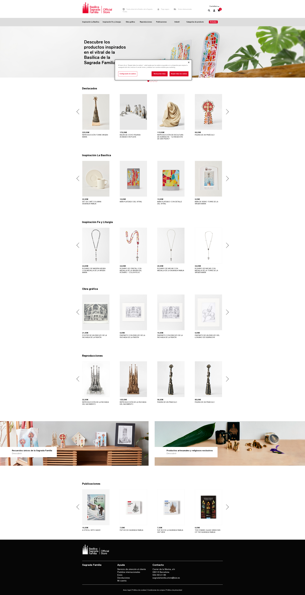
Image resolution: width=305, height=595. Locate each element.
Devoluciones (123, 578)
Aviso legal (127, 590)
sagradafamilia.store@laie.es (166, 578)
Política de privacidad (174, 590)
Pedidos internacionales (128, 572)
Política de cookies (139, 590)
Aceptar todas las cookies (179, 74)
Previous (78, 112)
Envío (119, 575)
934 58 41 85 (159, 575)
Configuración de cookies (127, 74)
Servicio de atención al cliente (131, 569)
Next (227, 112)
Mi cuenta (122, 580)
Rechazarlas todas (160, 74)
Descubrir (17, 453)
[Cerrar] (188, 62)
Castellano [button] (213, 6)
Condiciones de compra (156, 590)
